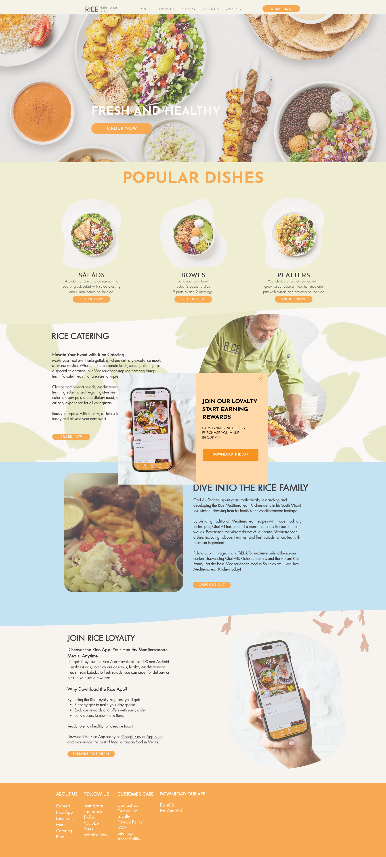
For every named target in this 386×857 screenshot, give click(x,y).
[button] (260, 378)
